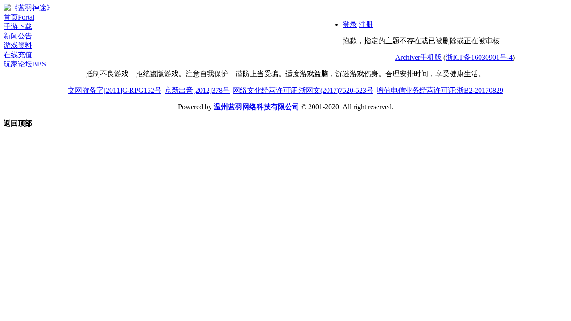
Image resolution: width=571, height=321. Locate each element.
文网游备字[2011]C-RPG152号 (114, 90)
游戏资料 (18, 45)
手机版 (431, 57)
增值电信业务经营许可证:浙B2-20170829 (440, 90)
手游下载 (18, 26)
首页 (19, 17)
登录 (350, 24)
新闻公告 (18, 36)
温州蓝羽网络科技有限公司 (256, 107)
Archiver (407, 57)
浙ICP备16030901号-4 (479, 57)
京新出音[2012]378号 (197, 90)
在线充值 (18, 54)
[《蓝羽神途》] (29, 8)
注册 (366, 24)
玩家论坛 (25, 64)
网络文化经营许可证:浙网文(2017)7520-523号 (303, 90)
